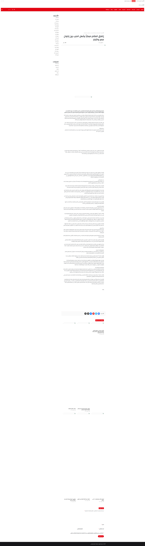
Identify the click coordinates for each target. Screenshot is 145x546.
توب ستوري (57, 71)
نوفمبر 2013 (57, 25)
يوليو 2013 (57, 32)
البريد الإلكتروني (101, 528)
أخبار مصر (138, 9)
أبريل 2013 (57, 38)
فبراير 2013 (57, 41)
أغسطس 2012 (56, 53)
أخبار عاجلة (133, 9)
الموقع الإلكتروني (80, 528)
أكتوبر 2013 (57, 26)
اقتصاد (120, 9)
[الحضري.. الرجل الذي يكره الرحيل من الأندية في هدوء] (69, 455)
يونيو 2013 (57, 34)
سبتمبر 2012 (57, 51)
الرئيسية (142, 9)
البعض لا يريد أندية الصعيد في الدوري (83, 499)
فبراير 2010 (57, 55)
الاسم (103, 524)
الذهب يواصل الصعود (72, 408)
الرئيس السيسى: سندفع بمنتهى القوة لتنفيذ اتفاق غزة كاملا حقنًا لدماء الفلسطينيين (98, 331)
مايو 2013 (57, 36)
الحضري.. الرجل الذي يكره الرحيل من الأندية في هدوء (70, 499)
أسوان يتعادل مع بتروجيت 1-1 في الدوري (124, 1)
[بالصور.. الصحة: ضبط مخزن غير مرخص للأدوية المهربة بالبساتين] (83, 365)
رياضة (112, 9)
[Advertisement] (83, 21)
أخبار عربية (123, 9)
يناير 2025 (57, 17)
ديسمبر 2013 (57, 23)
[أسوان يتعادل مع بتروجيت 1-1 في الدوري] (97, 455)
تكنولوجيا (115, 9)
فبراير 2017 (57, 19)
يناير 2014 (57, 21)
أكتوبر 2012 (57, 49)
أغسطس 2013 (56, 30)
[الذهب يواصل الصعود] (69, 365)
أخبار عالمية (128, 9)
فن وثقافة (107, 9)
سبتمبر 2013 (57, 28)
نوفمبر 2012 (57, 47)
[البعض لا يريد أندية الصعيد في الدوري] (83, 455)
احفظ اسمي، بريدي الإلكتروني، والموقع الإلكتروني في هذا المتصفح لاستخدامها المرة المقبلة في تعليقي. (86, 533)
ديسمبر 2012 (57, 45)
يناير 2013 (57, 43)
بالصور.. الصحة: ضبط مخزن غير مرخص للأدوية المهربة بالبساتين (84, 409)
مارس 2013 (57, 40)
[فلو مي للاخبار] (141, 5)
